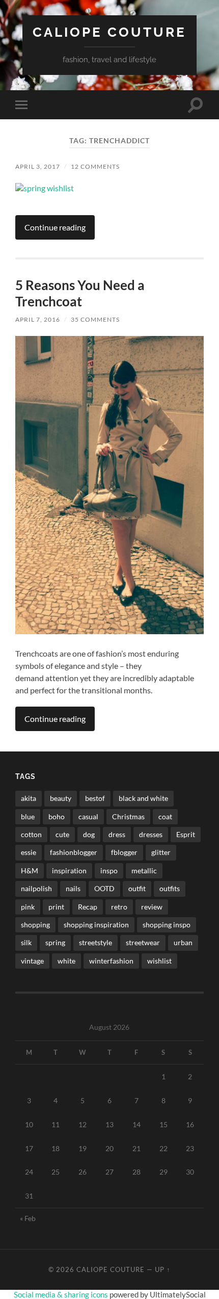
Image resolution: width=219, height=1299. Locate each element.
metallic (144, 870)
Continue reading (55, 227)
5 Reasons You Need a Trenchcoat (80, 293)
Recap (87, 906)
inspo (109, 870)
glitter (161, 852)
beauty (60, 798)
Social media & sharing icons (62, 1294)
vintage (32, 960)
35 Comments (95, 319)
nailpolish (36, 888)
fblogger (124, 852)
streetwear (143, 942)
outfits (169, 888)
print (56, 906)
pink (28, 906)
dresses (150, 834)
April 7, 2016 (37, 319)
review (151, 906)
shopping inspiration (96, 924)
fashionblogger (73, 852)
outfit (137, 888)
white (66, 960)
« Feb (28, 1218)
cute (62, 834)
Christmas (128, 816)
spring (55, 942)
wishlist (159, 960)
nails (73, 888)
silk (26, 942)
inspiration (69, 870)
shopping (35, 924)
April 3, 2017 (37, 166)
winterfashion (111, 960)
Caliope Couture (109, 32)
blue (28, 816)
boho (56, 816)
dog (89, 834)
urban (183, 942)
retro (119, 906)
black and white (143, 798)
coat (165, 816)
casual (88, 816)
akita (28, 798)
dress (116, 834)
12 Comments (95, 166)
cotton (31, 834)
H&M (29, 870)
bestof (95, 798)
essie (28, 852)
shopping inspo (166, 924)
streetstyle (95, 942)
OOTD (104, 888)
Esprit (185, 834)
